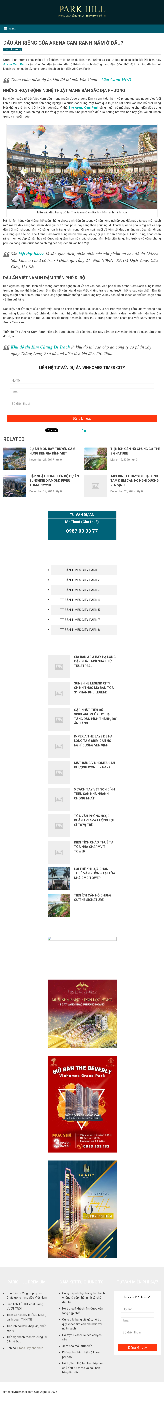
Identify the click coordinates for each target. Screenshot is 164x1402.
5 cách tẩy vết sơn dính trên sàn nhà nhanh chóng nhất (94, 793)
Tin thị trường (12, 49)
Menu (12, 29)
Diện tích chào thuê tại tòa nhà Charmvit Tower (94, 846)
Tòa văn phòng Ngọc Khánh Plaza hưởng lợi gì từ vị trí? (94, 820)
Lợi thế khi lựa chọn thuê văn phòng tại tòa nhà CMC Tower (94, 873)
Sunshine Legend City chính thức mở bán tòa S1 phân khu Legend (94, 687)
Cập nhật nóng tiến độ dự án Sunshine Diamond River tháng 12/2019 (54, 480)
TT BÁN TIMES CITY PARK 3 (80, 590)
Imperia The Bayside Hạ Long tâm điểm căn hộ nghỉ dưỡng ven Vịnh (134, 480)
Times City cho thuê (30, 1348)
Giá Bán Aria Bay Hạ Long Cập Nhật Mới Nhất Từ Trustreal (95, 661)
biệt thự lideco (32, 253)
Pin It (85, 430)
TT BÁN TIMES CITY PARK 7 (80, 620)
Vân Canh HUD (116, 79)
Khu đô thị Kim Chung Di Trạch (40, 347)
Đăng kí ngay (82, 418)
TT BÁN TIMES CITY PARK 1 (80, 570)
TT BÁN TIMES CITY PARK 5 (80, 610)
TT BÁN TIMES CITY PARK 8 (80, 630)
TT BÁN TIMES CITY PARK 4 (80, 600)
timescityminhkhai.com (18, 1392)
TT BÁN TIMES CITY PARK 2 (80, 580)
